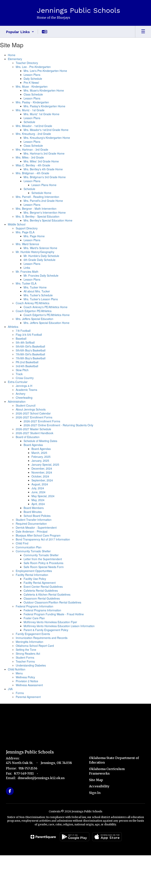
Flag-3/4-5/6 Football (29, 334)
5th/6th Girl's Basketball (30, 346)
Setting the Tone (26, 650)
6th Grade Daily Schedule (39, 260)
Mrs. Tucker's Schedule (38, 295)
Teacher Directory (27, 63)
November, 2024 (41, 472)
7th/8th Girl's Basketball (30, 354)
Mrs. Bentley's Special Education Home (48, 220)
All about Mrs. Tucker (37, 291)
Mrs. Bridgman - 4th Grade (32, 173)
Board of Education (28, 437)
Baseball (21, 338)
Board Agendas (33, 445)
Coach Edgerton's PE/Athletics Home (47, 315)
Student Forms (25, 657)
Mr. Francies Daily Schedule (41, 275)
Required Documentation (31, 524)
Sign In (94, 793)
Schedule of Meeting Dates (40, 441)
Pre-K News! (31, 82)
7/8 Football (23, 331)
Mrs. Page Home (34, 236)
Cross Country (25, 378)
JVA (10, 689)
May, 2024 (37, 500)
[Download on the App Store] (107, 836)
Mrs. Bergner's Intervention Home (45, 212)
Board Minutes (33, 512)
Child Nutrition (16, 669)
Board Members (34, 508)
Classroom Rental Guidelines (42, 598)
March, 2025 (39, 453)
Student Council (25, 405)
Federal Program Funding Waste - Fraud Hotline (54, 614)
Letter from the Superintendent (43, 559)
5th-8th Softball (25, 342)
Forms (20, 693)
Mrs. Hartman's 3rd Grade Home (44, 153)
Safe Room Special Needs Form (44, 567)
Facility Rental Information (32, 575)
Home (11, 55)
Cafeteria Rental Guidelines (41, 590)
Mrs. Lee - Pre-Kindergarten (33, 67)
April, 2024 (38, 504)
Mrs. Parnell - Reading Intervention (37, 197)
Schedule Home (41, 193)
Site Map (96, 780)
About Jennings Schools (31, 409)
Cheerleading (24, 397)
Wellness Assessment (29, 685)
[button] (20, 32)
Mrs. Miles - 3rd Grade (30, 157)
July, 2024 (37, 488)
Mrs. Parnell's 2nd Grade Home (43, 201)
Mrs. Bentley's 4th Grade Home (43, 169)
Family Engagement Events (33, 634)
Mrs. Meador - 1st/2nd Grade (34, 126)
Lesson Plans (32, 75)
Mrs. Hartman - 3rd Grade (32, 149)
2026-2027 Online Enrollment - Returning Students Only (58, 425)
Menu (19, 673)
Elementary (15, 59)
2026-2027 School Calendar (33, 413)
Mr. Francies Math (27, 271)
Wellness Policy (25, 677)
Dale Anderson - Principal (31, 531)
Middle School (16, 224)
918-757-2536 (27, 768)
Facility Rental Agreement (40, 583)
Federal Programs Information (34, 606)
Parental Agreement (28, 697)
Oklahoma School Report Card (35, 646)
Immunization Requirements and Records (41, 638)
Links (27, 268)
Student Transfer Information (34, 520)
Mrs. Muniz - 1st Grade (30, 110)
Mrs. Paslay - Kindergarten (32, 102)
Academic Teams (26, 390)
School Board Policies (37, 516)
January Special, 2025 (45, 464)
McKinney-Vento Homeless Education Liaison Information (59, 626)
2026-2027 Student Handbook (34, 433)
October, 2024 (40, 476)
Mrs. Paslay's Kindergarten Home (44, 106)
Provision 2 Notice (27, 681)
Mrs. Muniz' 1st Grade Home (41, 114)
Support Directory (27, 228)
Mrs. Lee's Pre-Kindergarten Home (45, 71)
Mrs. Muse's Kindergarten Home (44, 90)
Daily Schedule (33, 79)
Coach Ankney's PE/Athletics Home (45, 307)
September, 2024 (42, 480)
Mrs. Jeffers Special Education (34, 319)
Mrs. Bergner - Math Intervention (36, 208)
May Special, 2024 (42, 496)
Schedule (29, 122)
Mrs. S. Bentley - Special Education (37, 216)
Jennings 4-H (24, 386)
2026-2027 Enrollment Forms (34, 417)
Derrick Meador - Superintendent (36, 527)
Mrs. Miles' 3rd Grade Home (41, 161)
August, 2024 (39, 484)
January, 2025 (40, 461)
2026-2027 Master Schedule (33, 429)
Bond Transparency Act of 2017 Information (43, 539)
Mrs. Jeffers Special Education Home (46, 323)
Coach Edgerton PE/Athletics (34, 311)
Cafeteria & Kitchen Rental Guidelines (47, 594)
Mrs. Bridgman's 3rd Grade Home (45, 177)
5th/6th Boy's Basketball (30, 350)
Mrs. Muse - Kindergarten (32, 86)
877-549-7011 (24, 773)
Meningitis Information (29, 642)
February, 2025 (41, 457)
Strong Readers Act (28, 653)
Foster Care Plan (34, 618)
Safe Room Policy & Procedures (43, 563)
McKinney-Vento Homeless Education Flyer (50, 622)
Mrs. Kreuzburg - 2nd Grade (33, 134)
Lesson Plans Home (43, 185)
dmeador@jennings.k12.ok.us (41, 778)
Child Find (22, 543)
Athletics (13, 327)
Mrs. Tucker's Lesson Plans (41, 299)
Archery (20, 394)
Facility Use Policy (35, 579)
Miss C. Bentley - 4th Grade (33, 165)
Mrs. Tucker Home (35, 287)
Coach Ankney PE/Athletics (32, 303)
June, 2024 (38, 492)
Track (19, 374)
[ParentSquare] (43, 837)
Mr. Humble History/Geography (35, 252)
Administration (17, 401)
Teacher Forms (25, 661)
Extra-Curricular (18, 382)
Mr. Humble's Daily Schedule (41, 256)
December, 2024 (41, 468)
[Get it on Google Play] (74, 836)
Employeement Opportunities (34, 571)
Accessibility (99, 786)
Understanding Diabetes (31, 665)
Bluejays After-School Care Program (38, 535)
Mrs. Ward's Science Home (40, 248)
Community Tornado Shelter (33, 551)
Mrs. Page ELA (25, 232)
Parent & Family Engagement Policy (46, 630)
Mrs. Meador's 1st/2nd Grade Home (46, 130)
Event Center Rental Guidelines (43, 587)
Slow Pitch (22, 370)
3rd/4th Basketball (27, 366)
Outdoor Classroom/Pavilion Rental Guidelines (52, 602)
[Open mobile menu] (143, 32)
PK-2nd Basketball (27, 362)
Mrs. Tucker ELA (26, 283)
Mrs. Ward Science (27, 244)
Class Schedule (33, 94)
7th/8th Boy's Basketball (30, 358)
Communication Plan (28, 547)
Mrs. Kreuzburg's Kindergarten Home (47, 138)
